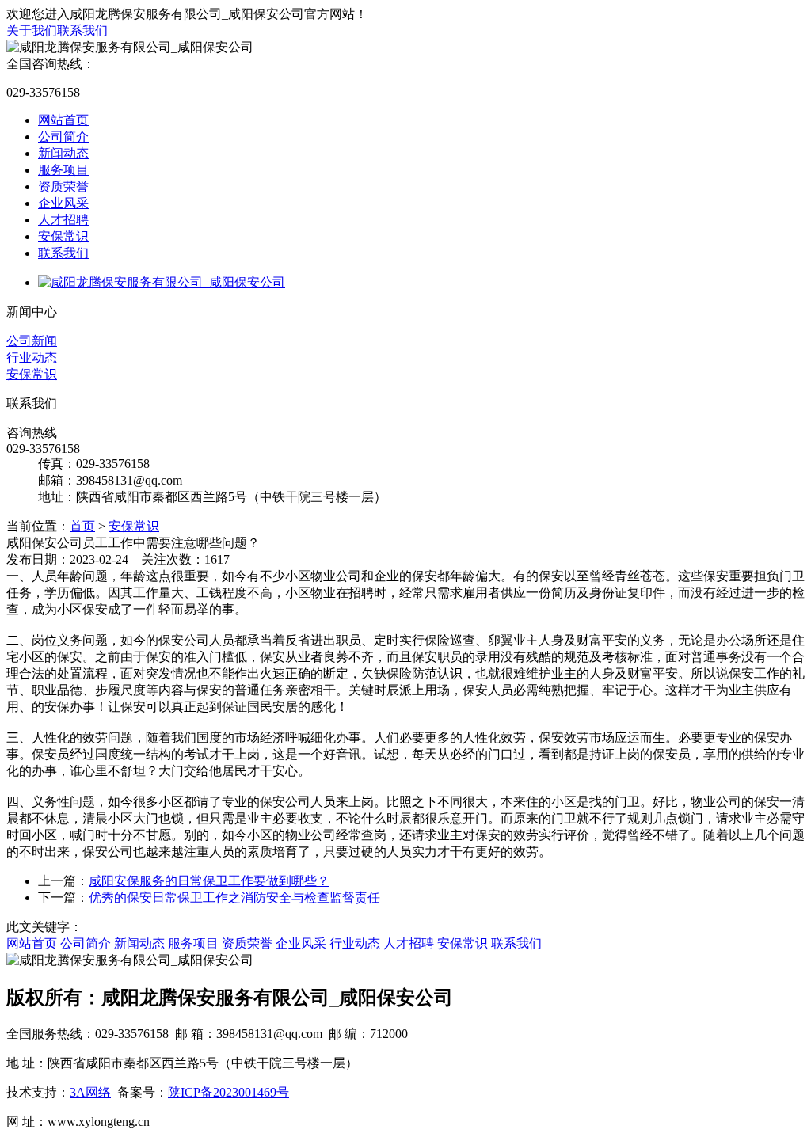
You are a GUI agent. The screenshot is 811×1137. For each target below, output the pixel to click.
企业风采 (63, 203)
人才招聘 (63, 219)
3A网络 (90, 1092)
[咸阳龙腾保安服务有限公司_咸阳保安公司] (161, 282)
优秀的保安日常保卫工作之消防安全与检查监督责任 (234, 897)
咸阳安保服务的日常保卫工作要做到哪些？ (209, 881)
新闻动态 (63, 153)
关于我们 (31, 30)
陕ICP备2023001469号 (228, 1092)
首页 (82, 526)
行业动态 (31, 357)
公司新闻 (31, 341)
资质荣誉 (63, 186)
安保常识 (63, 236)
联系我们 (82, 30)
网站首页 (63, 120)
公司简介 (63, 136)
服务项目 (63, 170)
